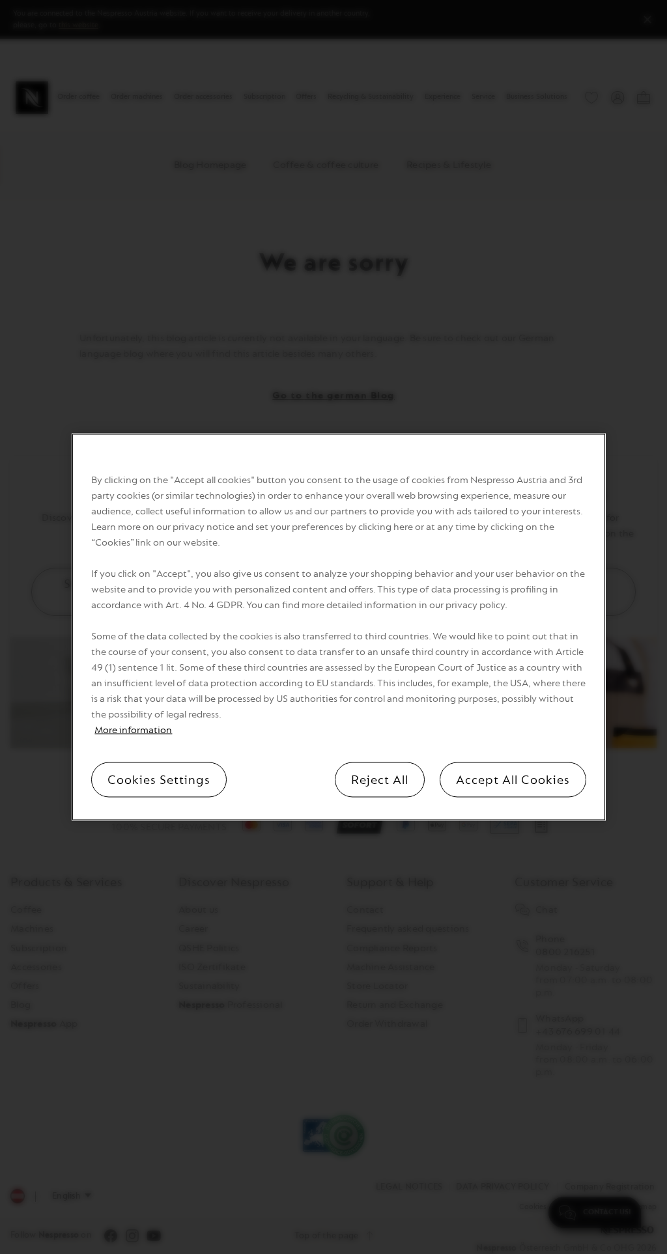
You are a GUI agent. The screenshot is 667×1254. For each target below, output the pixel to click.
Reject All (379, 780)
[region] (338, 627)
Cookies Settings (158, 780)
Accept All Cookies (513, 780)
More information (133, 730)
